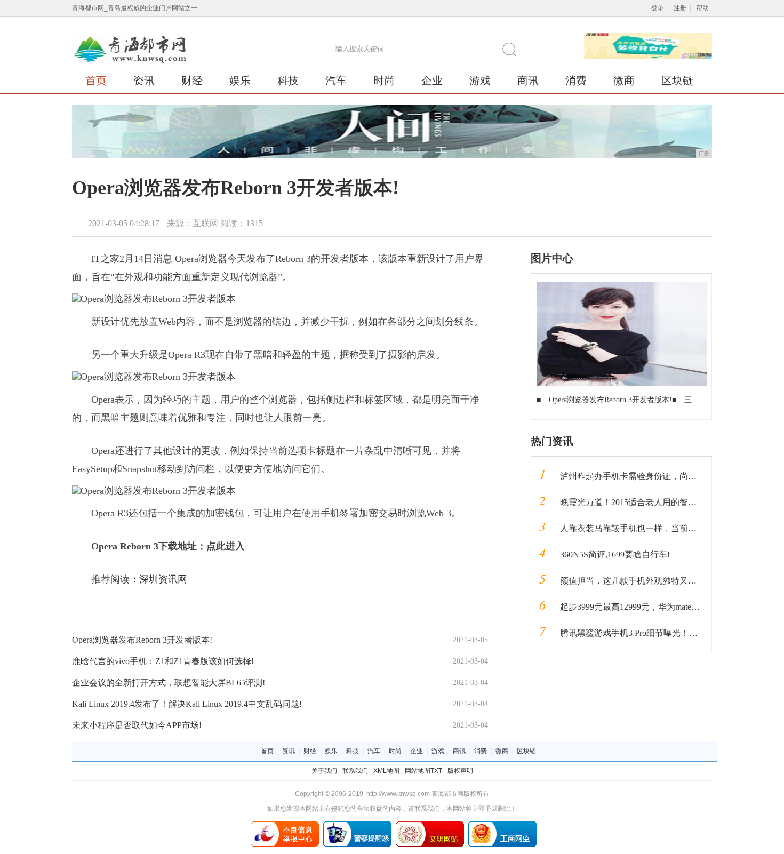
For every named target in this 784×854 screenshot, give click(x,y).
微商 (624, 80)
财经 (192, 80)
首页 (96, 80)
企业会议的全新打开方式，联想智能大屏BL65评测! (168, 682)
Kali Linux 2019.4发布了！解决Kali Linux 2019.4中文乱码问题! (187, 703)
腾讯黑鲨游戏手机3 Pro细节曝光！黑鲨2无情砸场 (652, 632)
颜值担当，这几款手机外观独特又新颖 (632, 580)
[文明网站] (430, 825)
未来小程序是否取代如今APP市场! (137, 725)
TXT (436, 771)
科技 (288, 80)
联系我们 (355, 771)
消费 (576, 80)
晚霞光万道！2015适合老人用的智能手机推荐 (645, 502)
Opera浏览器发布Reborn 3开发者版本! (142, 639)
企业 (432, 80)
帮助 (702, 8)
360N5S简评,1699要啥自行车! (615, 554)
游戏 (480, 80)
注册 (680, 8)
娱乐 (240, 80)
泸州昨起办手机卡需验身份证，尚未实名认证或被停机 (662, 476)
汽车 (336, 80)
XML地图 (386, 771)
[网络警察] (357, 825)
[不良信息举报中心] (285, 825)
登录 (657, 8)
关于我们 (324, 771)
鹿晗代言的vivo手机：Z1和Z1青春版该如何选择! (163, 661)
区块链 (677, 80)
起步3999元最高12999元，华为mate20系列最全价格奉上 (664, 606)
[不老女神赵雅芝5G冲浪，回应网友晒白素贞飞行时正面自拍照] (622, 285)
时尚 (384, 80)
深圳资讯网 (163, 579)
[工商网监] (502, 825)
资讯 (144, 80)
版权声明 (460, 771)
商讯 (528, 80)
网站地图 (417, 771)
